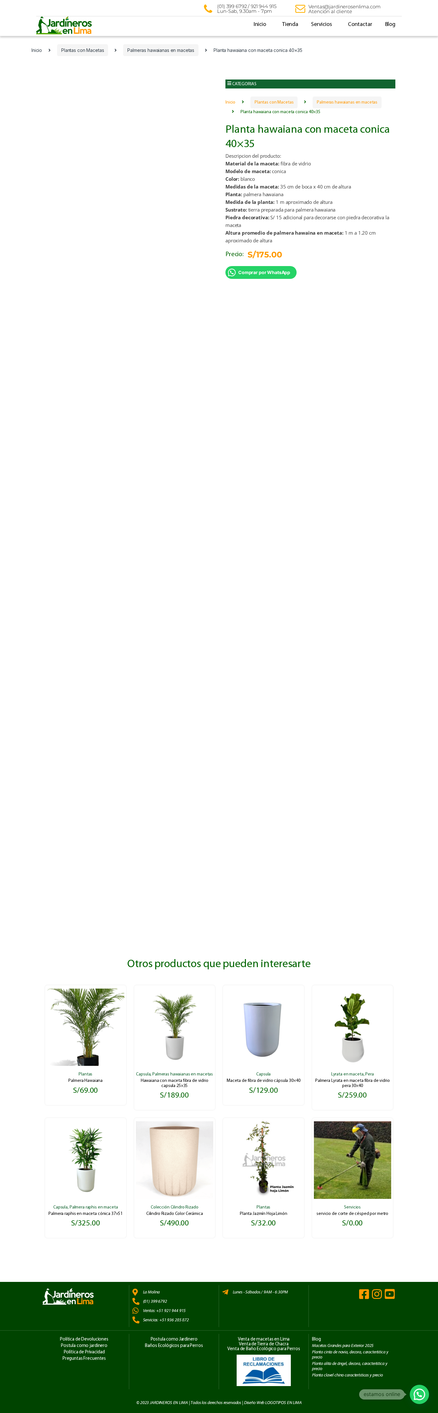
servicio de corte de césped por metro (352, 1213)
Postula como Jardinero (174, 1339)
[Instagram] (377, 1294)
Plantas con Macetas (82, 50)
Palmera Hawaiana (85, 1080)
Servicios (321, 25)
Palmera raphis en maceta (94, 1207)
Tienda (290, 25)
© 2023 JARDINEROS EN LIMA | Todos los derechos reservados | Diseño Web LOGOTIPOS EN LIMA (219, 1402)
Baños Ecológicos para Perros (174, 1345)
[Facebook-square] (364, 1294)
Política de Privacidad (84, 1352)
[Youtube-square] (389, 1294)
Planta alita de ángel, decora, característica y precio (349, 1366)
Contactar (360, 25)
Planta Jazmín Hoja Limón (263, 1213)
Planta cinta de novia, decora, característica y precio (350, 1354)
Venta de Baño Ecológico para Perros (263, 1349)
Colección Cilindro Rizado (174, 1207)
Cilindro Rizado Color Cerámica (174, 1213)
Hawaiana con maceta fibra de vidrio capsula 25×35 (174, 1083)
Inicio (260, 25)
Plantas (85, 1074)
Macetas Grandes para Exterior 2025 (343, 1345)
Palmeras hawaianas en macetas (160, 50)
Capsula (143, 1074)
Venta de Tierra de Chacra (264, 1344)
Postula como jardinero (84, 1345)
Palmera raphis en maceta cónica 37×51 (85, 1213)
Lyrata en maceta (347, 1074)
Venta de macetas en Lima (264, 1339)
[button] (310, 84)
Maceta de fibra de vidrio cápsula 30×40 (263, 1080)
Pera (369, 1074)
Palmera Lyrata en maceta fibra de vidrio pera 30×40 (352, 1083)
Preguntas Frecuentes (84, 1358)
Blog (390, 25)
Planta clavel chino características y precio (347, 1375)
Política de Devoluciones (84, 1339)
